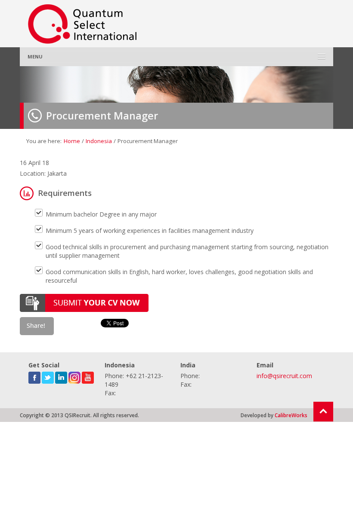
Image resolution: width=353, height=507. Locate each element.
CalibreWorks (291, 415)
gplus (74, 376)
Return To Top (323, 411)
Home (72, 141)
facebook (34, 376)
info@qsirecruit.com (284, 376)
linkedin (61, 376)
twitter (48, 376)
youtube (88, 376)
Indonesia (99, 141)
